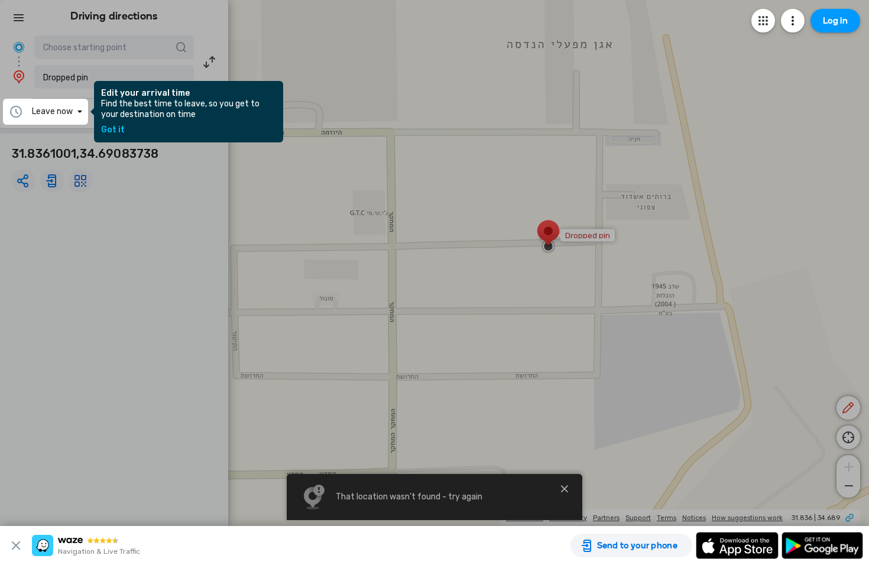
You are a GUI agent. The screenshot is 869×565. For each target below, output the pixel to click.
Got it (113, 130)
